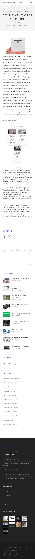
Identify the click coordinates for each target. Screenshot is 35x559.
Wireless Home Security (20, 25)
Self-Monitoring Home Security (14, 479)
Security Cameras (9, 391)
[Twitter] (9, 236)
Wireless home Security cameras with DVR (17, 474)
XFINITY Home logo (17, 329)
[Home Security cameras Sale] (5, 531)
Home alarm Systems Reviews (20, 279)
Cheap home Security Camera (21, 305)
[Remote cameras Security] (12, 524)
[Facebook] (4, 236)
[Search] (30, 265)
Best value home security (12, 459)
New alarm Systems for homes (21, 321)
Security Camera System (11, 379)
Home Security (8, 387)
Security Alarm (8, 420)
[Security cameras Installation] (5, 524)
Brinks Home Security (11, 416)
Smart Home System (13, 2)
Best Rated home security (20, 338)
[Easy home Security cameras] (24, 524)
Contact (7, 495)
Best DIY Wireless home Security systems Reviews (16, 464)
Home (9, 25)
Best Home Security (10, 412)
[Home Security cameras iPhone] (18, 524)
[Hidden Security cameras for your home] (12, 518)
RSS (6, 504)
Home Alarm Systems (10, 403)
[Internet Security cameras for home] (5, 518)
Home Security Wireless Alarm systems (21, 288)
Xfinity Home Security (11, 424)
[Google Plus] (14, 236)
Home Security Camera (11, 399)
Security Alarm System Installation (19, 297)
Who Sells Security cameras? (21, 346)
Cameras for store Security (13, 470)
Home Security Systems (11, 407)
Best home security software (21, 313)
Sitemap (7, 500)
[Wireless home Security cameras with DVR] (24, 518)
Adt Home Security (10, 395)
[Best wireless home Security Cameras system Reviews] (18, 518)
